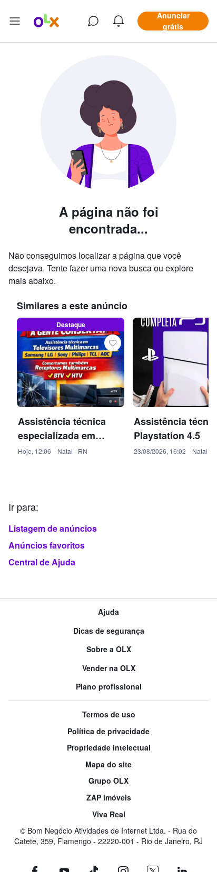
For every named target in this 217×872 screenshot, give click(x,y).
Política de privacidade (108, 731)
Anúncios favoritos (46, 545)
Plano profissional (109, 687)
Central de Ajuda (41, 562)
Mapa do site (108, 764)
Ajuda (108, 612)
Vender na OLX (108, 668)
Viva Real (108, 814)
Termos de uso (108, 714)
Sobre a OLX (108, 649)
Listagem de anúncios (52, 528)
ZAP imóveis (108, 798)
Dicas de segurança (108, 631)
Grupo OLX (108, 781)
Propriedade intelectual (109, 748)
